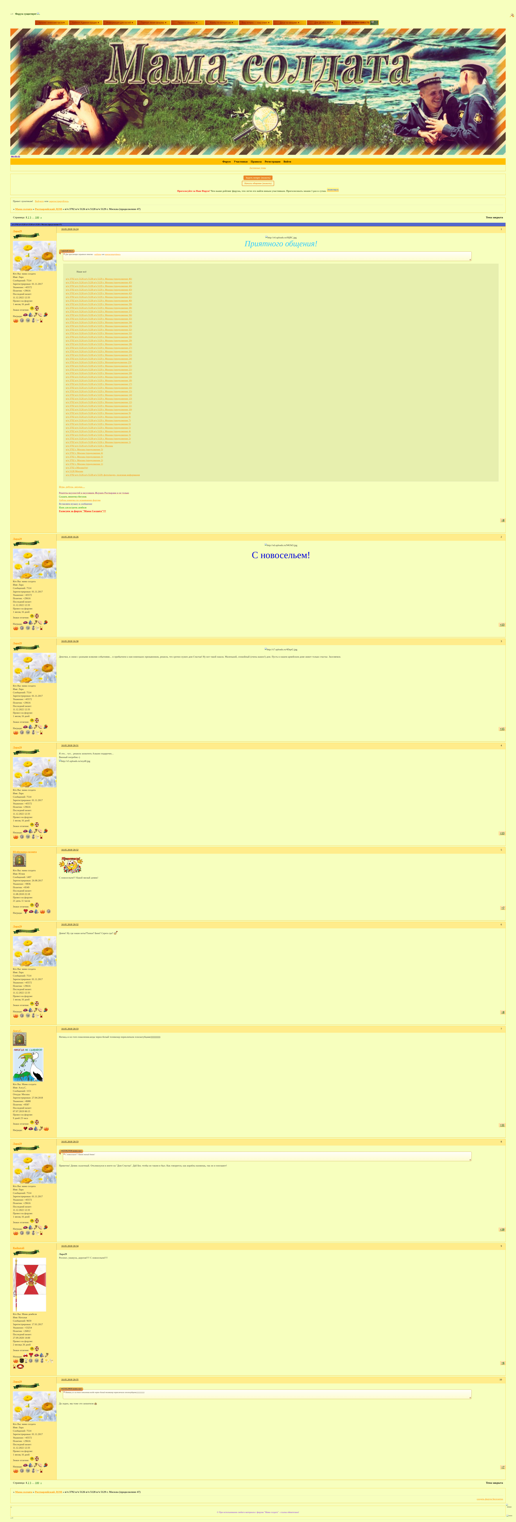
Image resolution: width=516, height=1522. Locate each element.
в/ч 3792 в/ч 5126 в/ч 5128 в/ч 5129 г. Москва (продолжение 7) (98, 420)
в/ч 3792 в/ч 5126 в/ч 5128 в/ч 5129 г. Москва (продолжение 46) (99, 278)
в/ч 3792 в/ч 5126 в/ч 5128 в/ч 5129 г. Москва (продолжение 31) (99, 333)
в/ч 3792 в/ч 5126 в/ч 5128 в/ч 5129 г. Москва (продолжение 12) (99, 402)
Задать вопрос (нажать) (258, 177)
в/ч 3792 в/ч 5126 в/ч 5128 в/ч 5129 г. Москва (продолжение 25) (99, 355)
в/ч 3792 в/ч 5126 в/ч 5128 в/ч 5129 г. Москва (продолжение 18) (99, 380)
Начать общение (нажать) (258, 183)
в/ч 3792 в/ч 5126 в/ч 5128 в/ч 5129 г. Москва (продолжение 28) (99, 344)
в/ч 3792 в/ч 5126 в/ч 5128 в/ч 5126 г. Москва (89, 445)
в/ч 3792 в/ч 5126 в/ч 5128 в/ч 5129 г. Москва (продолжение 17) (99, 384)
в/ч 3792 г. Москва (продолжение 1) (84, 464)
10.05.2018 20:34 (69, 1246)
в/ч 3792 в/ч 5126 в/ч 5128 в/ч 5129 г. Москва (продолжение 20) (99, 373)
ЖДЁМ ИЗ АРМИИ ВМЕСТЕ (355, 23)
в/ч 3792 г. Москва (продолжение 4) (84, 453)
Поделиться (60, 231)
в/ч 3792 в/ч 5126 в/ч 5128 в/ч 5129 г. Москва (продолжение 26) (99, 351)
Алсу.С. (17, 1030)
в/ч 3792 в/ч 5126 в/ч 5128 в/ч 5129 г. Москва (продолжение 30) (99, 337)
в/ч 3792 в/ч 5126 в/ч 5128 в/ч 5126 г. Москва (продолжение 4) (98, 431)
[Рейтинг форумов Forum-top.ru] (333, 191)
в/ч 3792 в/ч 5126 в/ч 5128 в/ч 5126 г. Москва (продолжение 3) (98, 435)
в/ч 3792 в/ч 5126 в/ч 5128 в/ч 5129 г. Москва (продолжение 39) (99, 304)
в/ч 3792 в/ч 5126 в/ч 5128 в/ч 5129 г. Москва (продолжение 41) (99, 297)
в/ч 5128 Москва (74, 471)
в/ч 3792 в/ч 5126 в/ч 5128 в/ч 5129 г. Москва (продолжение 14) (99, 395)
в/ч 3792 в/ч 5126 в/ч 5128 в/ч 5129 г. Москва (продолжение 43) (99, 289)
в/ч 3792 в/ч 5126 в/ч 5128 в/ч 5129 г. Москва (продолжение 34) (99, 322)
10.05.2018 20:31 (69, 745)
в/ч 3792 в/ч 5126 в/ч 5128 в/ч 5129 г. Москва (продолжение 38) (99, 307)
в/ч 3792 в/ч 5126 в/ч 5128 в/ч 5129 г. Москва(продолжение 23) (98, 362)
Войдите (39, 201)
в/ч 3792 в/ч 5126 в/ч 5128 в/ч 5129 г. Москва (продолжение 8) (98, 416)
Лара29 (17, 231)
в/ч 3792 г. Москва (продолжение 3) (84, 456)
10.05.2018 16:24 (69, 229)
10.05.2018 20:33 (69, 1028)
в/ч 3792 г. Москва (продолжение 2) (84, 460)
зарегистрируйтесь (58, 201)
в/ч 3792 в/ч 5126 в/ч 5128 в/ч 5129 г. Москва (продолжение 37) (99, 311)
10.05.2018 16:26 (69, 537)
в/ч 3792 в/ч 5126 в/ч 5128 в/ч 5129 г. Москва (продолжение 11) (99, 406)
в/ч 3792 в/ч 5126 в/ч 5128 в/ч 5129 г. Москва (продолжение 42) (99, 293)
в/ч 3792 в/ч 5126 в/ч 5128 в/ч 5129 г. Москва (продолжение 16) (99, 387)
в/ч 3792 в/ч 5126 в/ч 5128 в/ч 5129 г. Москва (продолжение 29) (99, 340)
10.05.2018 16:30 (69, 641)
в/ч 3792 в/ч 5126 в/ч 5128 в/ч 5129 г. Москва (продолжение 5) (98, 427)
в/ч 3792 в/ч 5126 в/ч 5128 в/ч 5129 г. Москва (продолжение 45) (99, 282)
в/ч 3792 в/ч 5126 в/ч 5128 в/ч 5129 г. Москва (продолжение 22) (99, 366)
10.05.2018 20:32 (69, 849)
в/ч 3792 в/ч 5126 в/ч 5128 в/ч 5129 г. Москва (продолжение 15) (99, 391)
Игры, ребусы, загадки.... (72, 487)
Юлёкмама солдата (25, 851)
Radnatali (18, 1247)
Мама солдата (23, 209)
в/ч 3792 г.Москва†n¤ (77, 467)
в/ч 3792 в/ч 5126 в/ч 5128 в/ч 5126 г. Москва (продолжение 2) (98, 438)
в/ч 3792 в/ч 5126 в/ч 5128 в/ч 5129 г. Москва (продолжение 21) (99, 369)
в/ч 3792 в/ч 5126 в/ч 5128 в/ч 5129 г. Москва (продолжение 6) (98, 424)
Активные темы (257, 167)
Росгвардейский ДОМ (48, 209)
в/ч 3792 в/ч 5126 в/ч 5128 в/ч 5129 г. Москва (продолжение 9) (98, 413)
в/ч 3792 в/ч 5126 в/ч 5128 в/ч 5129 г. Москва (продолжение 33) (99, 326)
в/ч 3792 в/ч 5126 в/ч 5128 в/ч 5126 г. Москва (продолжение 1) (98, 442)
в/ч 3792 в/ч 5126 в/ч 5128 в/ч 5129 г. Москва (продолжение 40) (99, 300)
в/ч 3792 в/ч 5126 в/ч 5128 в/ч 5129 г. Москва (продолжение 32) (99, 329)
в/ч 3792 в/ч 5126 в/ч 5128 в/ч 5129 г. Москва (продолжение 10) (99, 409)
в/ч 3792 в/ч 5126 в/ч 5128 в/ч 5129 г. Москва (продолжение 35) (99, 318)
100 (37, 217)
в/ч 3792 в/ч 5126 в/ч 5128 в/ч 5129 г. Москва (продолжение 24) (99, 358)
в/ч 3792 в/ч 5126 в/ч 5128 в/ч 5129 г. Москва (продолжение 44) (99, 286)
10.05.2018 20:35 (69, 1379)
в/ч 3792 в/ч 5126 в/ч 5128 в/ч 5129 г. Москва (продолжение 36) (99, 315)
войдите (97, 254)
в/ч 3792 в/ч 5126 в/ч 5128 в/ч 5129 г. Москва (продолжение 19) (99, 376)
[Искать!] (512, 15)
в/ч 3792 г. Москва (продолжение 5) (84, 449)
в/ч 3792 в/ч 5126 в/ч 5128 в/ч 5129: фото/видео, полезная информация (103, 475)
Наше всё (81, 271)
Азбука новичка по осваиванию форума (80, 500)
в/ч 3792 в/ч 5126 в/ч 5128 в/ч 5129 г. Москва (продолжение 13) (99, 398)
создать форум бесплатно (490, 1499)
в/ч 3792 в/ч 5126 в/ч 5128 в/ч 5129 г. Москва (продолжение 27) (99, 347)
